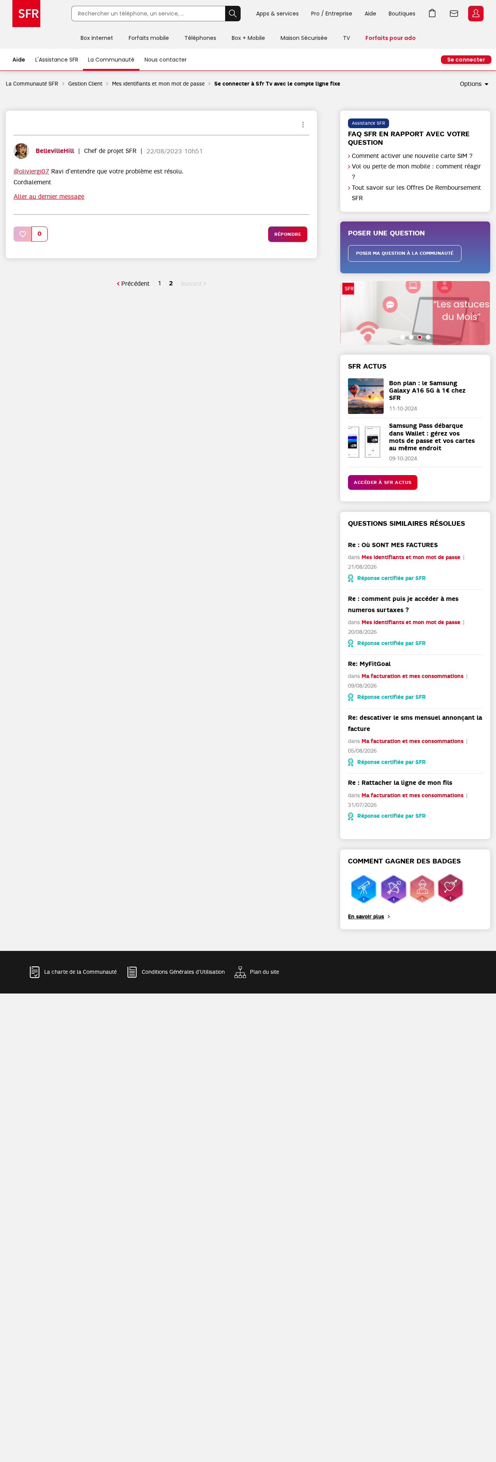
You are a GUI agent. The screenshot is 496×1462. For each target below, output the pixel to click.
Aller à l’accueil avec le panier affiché (432, 13)
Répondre (287, 234)
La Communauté (111, 59)
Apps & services (277, 13)
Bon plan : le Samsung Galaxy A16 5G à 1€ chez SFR (427, 390)
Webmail (454, 13)
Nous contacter (166, 59)
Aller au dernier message (49, 196)
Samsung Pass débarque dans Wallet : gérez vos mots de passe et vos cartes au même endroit (432, 437)
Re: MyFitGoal (369, 664)
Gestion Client (85, 84)
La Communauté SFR (32, 84)
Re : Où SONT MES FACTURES (393, 545)
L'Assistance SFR (56, 59)
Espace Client (475, 13)
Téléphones (200, 38)
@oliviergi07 (31, 171)
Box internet (97, 38)
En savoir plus (366, 916)
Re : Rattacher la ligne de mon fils (400, 782)
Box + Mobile (248, 38)
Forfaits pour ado (390, 38)
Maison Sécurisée (304, 38)
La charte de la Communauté (80, 972)
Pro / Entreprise (331, 13)
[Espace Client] (475, 14)
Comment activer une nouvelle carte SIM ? (412, 156)
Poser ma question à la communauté (404, 253)
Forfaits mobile (149, 38)
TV (346, 38)
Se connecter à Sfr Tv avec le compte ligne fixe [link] (277, 84)
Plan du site (264, 972)
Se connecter (466, 59)
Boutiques (402, 13)
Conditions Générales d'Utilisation (183, 972)
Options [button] (471, 84)
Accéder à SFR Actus (383, 482)
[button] (23, 234)
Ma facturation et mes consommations (412, 676)
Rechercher (233, 13)
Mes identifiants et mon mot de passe (158, 84)
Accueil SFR (26, 13)
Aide (370, 13)
